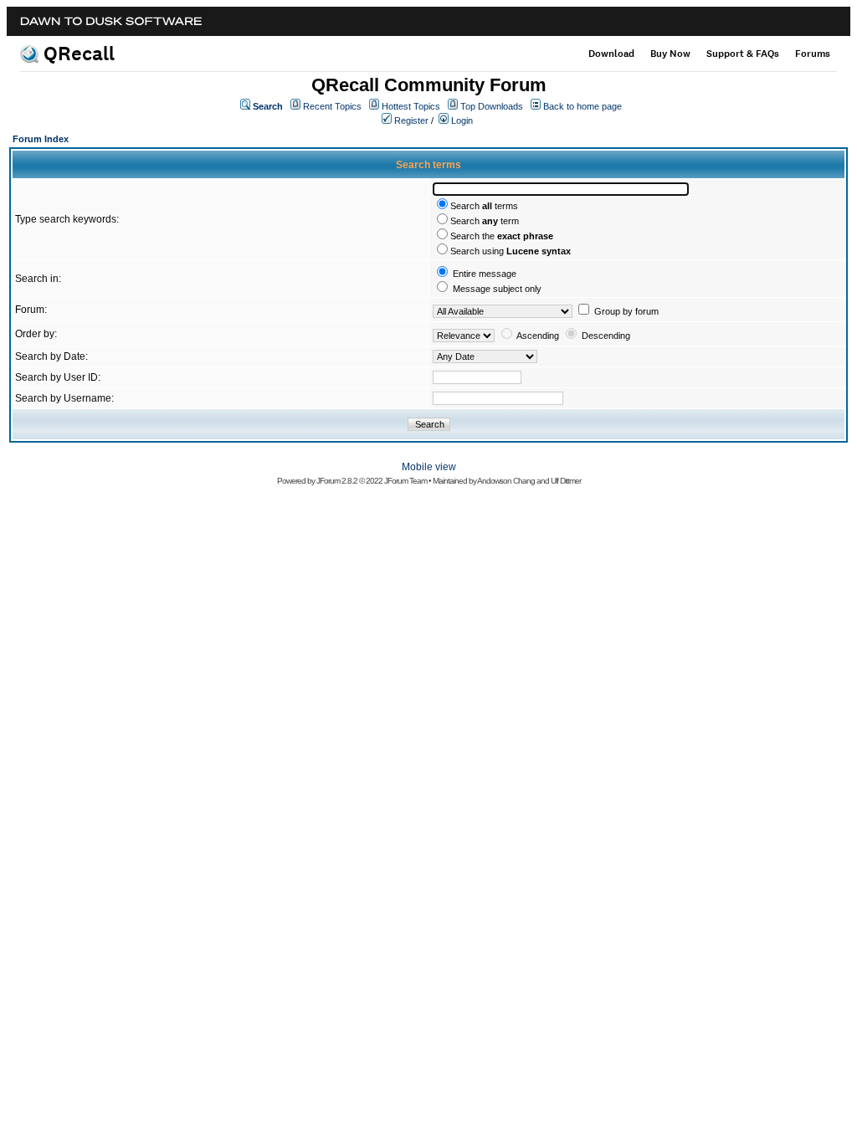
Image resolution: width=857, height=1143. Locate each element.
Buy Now (670, 53)
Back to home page (582, 106)
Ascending (537, 336)
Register (411, 120)
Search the (501, 236)
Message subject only (497, 289)
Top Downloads (491, 106)
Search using (510, 251)
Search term (484, 221)
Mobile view (429, 467)
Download (611, 53)
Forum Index (41, 139)
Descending (606, 336)
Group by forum (626, 311)
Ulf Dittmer (566, 480)
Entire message (484, 274)
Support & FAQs (742, 53)
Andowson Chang (506, 480)
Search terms (484, 206)
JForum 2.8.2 (336, 480)
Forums (812, 53)
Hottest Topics (411, 106)
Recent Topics (332, 106)
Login (462, 120)
